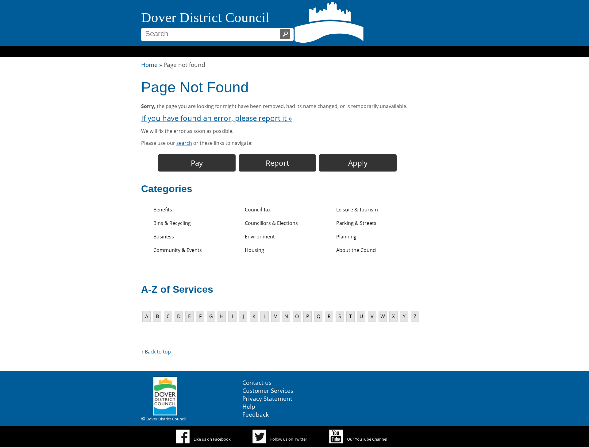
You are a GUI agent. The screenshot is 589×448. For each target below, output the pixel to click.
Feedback (255, 414)
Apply (358, 163)
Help (248, 406)
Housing (254, 250)
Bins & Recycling (172, 223)
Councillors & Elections (271, 223)
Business (163, 236)
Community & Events (177, 250)
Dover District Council (205, 17)
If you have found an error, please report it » (216, 118)
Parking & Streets (356, 223)
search (184, 143)
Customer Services (267, 390)
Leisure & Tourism (357, 209)
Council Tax (258, 209)
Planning (346, 236)
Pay (197, 163)
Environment (260, 236)
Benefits (162, 209)
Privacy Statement (267, 398)
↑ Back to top (156, 351)
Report (277, 163)
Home (149, 64)
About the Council (357, 250)
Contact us (256, 382)
